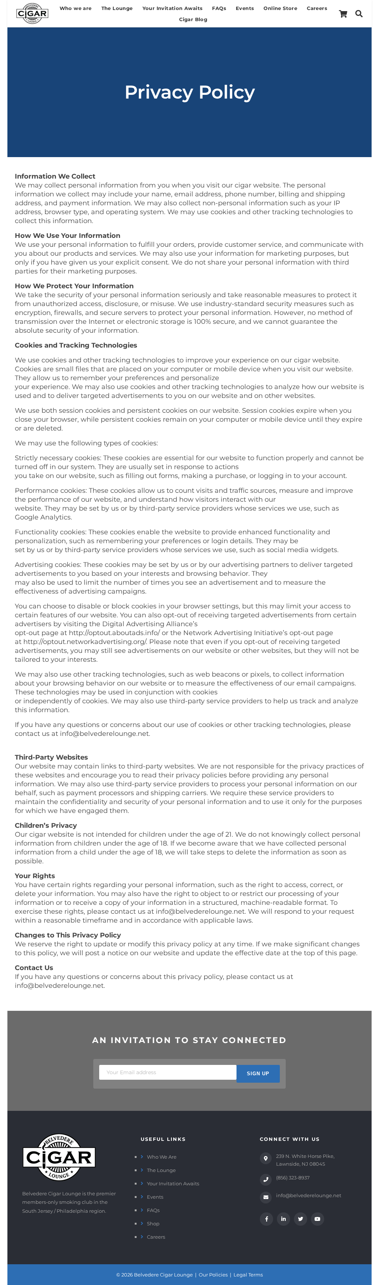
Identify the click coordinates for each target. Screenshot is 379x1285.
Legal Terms (248, 1275)
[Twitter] (300, 1219)
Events (245, 8)
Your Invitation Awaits (172, 8)
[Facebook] (266, 1219)
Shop (153, 1223)
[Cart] (343, 13)
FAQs (219, 8)
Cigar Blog (193, 19)
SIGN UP (258, 1073)
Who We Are (162, 1157)
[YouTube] (317, 1219)
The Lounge (117, 8)
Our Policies (213, 1275)
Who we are (76, 8)
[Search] (359, 13)
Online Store (280, 8)
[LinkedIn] (283, 1219)
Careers (317, 8)
